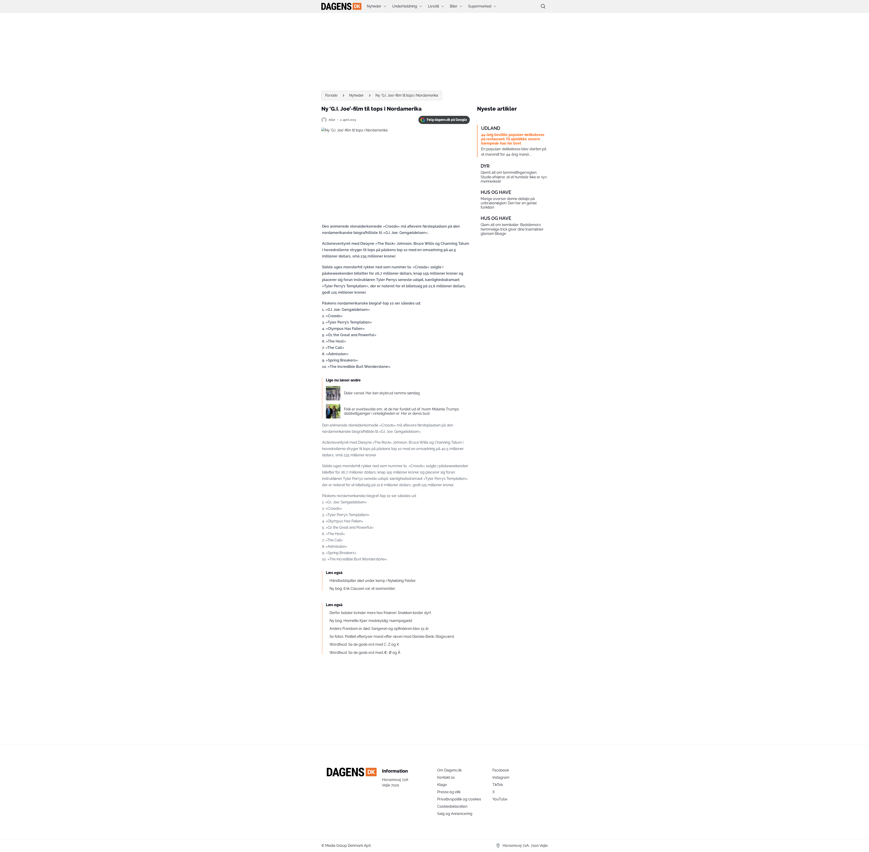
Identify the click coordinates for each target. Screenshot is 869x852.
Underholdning (404, 6)
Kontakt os (446, 777)
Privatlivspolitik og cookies (459, 799)
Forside (331, 95)
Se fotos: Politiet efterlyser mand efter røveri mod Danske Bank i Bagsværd (391, 636)
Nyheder (374, 6)
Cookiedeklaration (452, 806)
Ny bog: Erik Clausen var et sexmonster (362, 588)
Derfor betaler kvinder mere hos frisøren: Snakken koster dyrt (380, 613)
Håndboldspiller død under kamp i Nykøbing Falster (372, 580)
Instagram (500, 777)
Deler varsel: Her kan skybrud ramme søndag (382, 393)
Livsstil (433, 6)
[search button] (543, 6)
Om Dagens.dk (449, 770)
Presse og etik (449, 792)
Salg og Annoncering (454, 814)
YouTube (499, 799)
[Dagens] (341, 6)
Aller (332, 119)
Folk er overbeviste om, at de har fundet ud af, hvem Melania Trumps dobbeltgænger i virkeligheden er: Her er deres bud (401, 411)
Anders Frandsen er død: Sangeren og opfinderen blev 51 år (379, 628)
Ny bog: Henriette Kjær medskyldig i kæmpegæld (370, 621)
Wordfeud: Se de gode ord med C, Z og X (364, 644)
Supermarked (479, 6)
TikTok (497, 785)
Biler (453, 6)
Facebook (500, 770)
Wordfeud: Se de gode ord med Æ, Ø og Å (364, 652)
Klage (442, 785)
